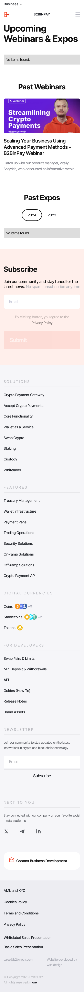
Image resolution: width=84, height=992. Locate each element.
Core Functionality (18, 416)
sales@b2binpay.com (18, 959)
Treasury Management (22, 500)
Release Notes (15, 701)
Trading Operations (19, 533)
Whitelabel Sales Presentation (28, 937)
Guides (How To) (17, 690)
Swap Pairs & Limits (19, 658)
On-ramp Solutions (19, 554)
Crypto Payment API (19, 575)
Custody (10, 459)
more (33, 982)
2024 (32, 215)
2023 (52, 215)
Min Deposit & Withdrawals (25, 669)
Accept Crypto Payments (23, 405)
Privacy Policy (42, 323)
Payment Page (15, 522)
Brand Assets (14, 712)
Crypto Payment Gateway (24, 395)
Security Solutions (18, 543)
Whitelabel (12, 470)
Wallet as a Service (19, 427)
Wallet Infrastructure (20, 511)
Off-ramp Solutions (19, 565)
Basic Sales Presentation (23, 947)
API (6, 680)
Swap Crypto (14, 438)
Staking (10, 448)
